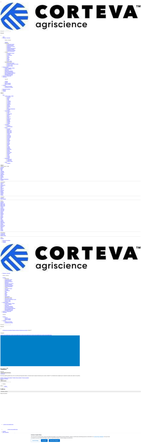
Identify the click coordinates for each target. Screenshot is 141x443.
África (6, 162)
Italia (8, 145)
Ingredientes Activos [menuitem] (8, 62)
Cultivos (4, 383)
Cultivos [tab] (5, 386)
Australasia (7, 124)
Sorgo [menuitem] (8, 60)
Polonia (8, 150)
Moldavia (8, 148)
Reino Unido (9, 152)
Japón (8, 117)
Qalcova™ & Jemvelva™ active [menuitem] (10, 299)
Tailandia (8, 121)
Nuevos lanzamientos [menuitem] (10, 51)
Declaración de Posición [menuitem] (9, 71)
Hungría (8, 143)
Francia (8, 141)
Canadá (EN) (9, 159)
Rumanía (8, 153)
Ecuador (8, 102)
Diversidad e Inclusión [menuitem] (9, 74)
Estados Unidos (10, 161)
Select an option (3, 380)
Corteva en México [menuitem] (8, 304)
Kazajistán (9, 118)
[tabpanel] (70, 391)
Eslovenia (8, 137)
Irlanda (8, 144)
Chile (8, 99)
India (8, 115)
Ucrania (8, 157)
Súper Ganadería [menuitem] (8, 83)
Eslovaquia (9, 136)
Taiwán (8, 122)
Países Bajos (9, 149)
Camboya (8, 111)
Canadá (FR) (9, 160)
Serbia (8, 154)
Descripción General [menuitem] (10, 44)
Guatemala (9, 103)
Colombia (8, 100)
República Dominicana (11, 108)
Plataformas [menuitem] (7, 43)
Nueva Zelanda (9, 126)
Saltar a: (1, 379)
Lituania (8, 147)
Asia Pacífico (7, 110)
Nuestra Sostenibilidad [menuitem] (9, 70)
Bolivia (8, 97)
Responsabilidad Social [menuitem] (9, 73)
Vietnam (8, 123)
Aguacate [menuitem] (8, 54)
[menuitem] (6, 42)
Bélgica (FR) (9, 130)
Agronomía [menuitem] (5, 76)
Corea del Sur (9, 113)
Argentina (9, 96)
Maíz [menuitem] (8, 58)
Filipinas (8, 114)
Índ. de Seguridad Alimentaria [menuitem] (10, 72)
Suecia (8, 155)
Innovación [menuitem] (7, 69)
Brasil (8, 98)
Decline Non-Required (54, 440)
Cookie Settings (35, 440)
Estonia (8, 139)
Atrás (4, 36)
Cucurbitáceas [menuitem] (9, 55)
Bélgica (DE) (9, 132)
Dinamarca (9, 135)
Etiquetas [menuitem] (4, 90)
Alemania (8, 128)
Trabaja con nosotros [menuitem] (8, 86)
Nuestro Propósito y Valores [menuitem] (10, 303)
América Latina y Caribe (9, 95)
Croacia (8, 134)
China (8, 112)
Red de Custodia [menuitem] (8, 84)
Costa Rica (9, 101)
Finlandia (8, 140)
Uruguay (8, 109)
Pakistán (8, 120)
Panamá (8, 105)
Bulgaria (8, 129)
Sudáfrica (8, 163)
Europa (6, 127)
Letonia (8, 146)
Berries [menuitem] (8, 59)
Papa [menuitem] (8, 56)
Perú (8, 107)
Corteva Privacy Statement (98, 436)
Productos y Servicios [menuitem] (6, 37)
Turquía (8, 156)
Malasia (8, 119)
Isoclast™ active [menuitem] (8, 301)
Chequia (8, 133)
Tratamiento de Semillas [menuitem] (11, 50)
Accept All (44, 440)
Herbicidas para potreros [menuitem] (11, 48)
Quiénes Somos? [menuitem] (5, 302)
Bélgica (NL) (9, 131)
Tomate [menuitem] (8, 57)
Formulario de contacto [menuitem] (9, 87)
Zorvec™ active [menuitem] (7, 300)
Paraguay (8, 106)
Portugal (8, 151)
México (8, 104)
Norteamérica (7, 158)
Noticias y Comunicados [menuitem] (7, 75)
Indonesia (8, 116)
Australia (8, 125)
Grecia (8, 142)
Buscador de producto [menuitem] (6, 89)
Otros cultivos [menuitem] (9, 61)
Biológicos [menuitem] (9, 47)
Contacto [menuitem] (4, 85)
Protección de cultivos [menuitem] (11, 46)
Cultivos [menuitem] (6, 52)
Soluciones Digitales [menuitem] (10, 49)
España (8, 138)
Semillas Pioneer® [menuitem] (10, 45)
